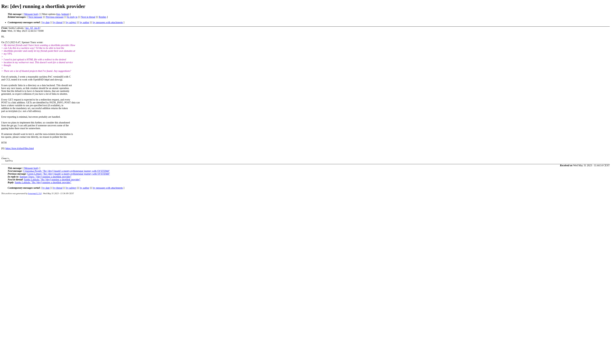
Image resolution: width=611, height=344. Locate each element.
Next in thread (88, 17)
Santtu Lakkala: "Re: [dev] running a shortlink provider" (52, 179)
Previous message (55, 17)
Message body (31, 14)
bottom (64, 14)
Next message (35, 17)
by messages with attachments (108, 22)
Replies (102, 17)
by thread (58, 22)
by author (84, 22)
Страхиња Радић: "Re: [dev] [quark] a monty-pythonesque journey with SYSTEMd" (66, 171)
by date (46, 22)
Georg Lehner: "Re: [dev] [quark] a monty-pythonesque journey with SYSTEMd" (68, 173)
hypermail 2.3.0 (35, 193)
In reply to (72, 17)
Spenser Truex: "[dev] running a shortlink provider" (45, 176)
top (58, 14)
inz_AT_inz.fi (32, 28)
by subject (71, 22)
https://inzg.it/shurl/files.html (19, 148)
